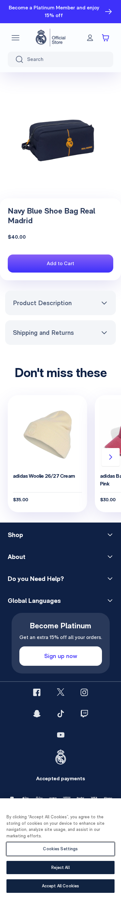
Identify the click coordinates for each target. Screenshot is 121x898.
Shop (15, 535)
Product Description (42, 303)
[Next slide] (111, 457)
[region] (60, 848)
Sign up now (60, 656)
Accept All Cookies (60, 885)
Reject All (60, 867)
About (16, 557)
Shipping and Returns (43, 332)
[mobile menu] (15, 37)
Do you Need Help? (36, 579)
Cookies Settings (60, 848)
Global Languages (34, 600)
